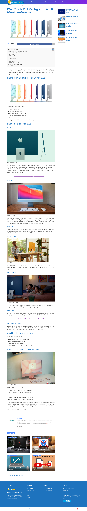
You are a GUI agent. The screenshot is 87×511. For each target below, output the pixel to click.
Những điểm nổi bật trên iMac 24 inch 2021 (18, 51)
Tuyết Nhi (19, 418)
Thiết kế (12, 54)
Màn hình (13, 55)
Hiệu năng (13, 61)
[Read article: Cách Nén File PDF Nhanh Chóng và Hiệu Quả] (43, 463)
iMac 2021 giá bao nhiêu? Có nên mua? (17, 65)
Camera (12, 57)
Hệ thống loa (13, 59)
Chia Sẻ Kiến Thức (42, 1)
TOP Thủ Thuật (31, 1)
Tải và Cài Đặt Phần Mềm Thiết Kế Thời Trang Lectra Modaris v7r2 (72, 32)
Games (51, 1)
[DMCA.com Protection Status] (67, 500)
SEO (81, 1)
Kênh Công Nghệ (59, 1)
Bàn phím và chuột (15, 62)
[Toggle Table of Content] (52, 49)
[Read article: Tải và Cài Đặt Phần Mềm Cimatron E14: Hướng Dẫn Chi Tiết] (61, 40)
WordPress (75, 1)
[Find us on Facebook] (77, 509)
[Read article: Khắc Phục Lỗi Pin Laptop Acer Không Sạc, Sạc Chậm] (18, 463)
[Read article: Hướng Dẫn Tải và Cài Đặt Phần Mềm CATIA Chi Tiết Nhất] (61, 11)
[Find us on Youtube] (79, 509)
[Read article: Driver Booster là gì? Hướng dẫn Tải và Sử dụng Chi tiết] (18, 444)
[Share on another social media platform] (53, 44)
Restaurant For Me (49, 492)
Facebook (67, 1)
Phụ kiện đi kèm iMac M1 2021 (15, 64)
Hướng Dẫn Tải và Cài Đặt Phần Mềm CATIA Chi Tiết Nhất (72, 11)
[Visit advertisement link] (31, 413)
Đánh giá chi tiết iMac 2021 (14, 52)
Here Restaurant (48, 490)
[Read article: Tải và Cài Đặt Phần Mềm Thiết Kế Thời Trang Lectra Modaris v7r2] (61, 33)
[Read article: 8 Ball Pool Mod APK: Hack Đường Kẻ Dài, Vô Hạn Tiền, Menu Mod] (61, 25)
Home (8, 5)
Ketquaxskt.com (48, 488)
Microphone (13, 58)
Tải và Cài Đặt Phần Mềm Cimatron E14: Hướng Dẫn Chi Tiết (72, 39)
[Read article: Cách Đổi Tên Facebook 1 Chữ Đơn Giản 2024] (61, 18)
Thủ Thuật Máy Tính (20, 5)
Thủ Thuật (20, 74)
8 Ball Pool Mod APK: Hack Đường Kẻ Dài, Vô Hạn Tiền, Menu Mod (72, 25)
